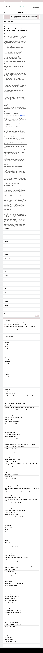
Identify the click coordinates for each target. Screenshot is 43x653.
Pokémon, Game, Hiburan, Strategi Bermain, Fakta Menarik (15, 516)
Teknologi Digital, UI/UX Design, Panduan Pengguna (14, 610)
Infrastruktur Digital (8, 430)
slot (5, 267)
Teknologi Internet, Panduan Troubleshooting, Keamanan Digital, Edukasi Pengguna (19, 616)
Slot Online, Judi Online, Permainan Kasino (12, 548)
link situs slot (7, 245)
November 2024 (7, 383)
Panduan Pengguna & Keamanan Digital (11, 483)
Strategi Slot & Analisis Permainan (11, 575)
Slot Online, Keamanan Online (10, 555)
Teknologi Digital (8, 608)
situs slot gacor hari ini (9, 262)
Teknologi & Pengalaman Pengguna (11, 594)
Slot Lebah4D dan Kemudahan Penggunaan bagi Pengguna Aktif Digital (17, 322)
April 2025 (6, 372)
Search (5, 313)
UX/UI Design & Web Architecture (10, 639)
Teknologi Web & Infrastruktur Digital (11, 622)
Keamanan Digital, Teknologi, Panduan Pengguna (13, 457)
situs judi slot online (8, 527)
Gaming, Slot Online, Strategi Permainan (12, 421)
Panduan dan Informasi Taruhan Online (11, 474)
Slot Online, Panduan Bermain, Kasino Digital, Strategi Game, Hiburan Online (18, 557)
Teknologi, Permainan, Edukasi (10, 626)
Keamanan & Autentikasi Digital (10, 436)
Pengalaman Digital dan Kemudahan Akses (12, 497)
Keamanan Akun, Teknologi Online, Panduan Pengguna (14, 446)
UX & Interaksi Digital (8, 637)
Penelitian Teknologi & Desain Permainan (12, 495)
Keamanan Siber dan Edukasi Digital (11, 461)
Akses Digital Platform (9, 391)
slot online (6, 241)
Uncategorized (7, 635)
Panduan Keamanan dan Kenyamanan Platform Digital (14, 480)
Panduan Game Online (8, 476)
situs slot (6, 292)
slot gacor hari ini (8, 542)
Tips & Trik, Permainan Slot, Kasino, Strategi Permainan (14, 630)
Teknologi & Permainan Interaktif (10, 598)
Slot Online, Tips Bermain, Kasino (10, 569)
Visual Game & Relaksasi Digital (10, 641)
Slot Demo (6, 538)
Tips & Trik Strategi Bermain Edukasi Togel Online (13, 628)
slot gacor (6, 237)
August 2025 (7, 363)
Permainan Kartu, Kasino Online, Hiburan (12, 504)
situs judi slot (7, 523)
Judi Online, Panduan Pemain (10, 432)
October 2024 (7, 385)
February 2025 (7, 376)
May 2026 (6, 344)
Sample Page (20, 12)
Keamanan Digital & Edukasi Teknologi (11, 452)
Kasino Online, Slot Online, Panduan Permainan (13, 434)
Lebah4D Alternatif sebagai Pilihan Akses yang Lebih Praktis (21, 16)
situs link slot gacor (8, 232)
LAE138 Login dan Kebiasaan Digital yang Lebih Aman (26, 1)
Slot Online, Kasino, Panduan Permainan (12, 553)
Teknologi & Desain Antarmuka (10, 587)
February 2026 (7, 350)
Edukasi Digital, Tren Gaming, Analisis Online (12, 398)
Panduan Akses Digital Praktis (10, 466)
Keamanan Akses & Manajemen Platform (12, 438)
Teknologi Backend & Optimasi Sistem (11, 602)
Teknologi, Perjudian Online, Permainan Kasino (13, 624)
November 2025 (7, 357)
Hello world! (17, 338)
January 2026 (7, 353)
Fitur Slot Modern (8, 405)
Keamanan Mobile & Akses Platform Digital (12, 459)
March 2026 (7, 348)
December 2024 (7, 380)
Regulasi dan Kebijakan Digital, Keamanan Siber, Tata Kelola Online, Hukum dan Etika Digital (21, 518)
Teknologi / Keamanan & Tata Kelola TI (11, 585)
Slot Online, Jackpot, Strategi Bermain (11, 546)
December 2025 (7, 355)
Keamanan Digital (8, 450)
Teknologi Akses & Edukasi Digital (11, 600)
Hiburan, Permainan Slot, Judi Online (11, 423)
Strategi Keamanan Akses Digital (10, 573)
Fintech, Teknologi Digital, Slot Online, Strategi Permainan (15, 403)
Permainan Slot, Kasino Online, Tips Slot (12, 514)
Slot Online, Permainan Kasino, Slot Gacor (12, 561)
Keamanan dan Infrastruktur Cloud (11, 448)
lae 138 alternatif (22, 115)
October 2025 (7, 359)
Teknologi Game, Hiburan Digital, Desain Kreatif (13, 612)
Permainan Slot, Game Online (10, 512)
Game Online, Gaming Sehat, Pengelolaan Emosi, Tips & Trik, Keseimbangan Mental (19, 407)
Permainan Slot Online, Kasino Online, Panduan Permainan (15, 510)
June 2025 (6, 368)
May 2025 (6, 370)
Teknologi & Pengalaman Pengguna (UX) (12, 596)
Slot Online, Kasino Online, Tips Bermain (12, 551)
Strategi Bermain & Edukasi (9, 571)
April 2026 (6, 346)
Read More (6, 228)
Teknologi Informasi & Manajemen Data (12, 614)
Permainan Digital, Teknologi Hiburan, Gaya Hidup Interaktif (15, 502)
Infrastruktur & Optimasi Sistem (10, 425)
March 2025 (7, 374)
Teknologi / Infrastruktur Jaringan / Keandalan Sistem (14, 583)
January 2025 (7, 378)
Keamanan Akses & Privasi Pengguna (11, 440)
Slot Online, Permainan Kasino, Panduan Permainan (14, 559)
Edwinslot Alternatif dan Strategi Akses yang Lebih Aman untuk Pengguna (18, 331)
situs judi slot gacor (8, 525)
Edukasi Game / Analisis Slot (10, 401)
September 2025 (7, 361)
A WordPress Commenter (9, 338)
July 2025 (6, 365)
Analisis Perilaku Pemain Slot (10, 393)
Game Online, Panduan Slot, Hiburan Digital (12, 411)
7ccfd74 (6, 32)
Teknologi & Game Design (9, 589)
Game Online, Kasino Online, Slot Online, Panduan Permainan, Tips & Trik (17, 409)
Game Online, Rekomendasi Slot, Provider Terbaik (13, 417)
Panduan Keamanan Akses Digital (11, 478)
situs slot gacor (7, 258)
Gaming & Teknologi (8, 419)
